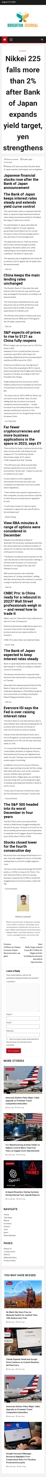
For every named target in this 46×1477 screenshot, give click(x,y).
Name (9, 1014)
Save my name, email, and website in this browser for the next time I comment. (22, 1042)
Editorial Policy (10, 1257)
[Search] (42, 39)
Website (9, 1031)
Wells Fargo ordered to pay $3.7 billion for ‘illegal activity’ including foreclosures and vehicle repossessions (33, 953)
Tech (6, 1229)
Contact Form (9, 1251)
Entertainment (10, 1235)
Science (7, 1226)
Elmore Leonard (12, 159)
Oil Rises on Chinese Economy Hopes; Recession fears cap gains (12, 950)
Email (9, 1022)
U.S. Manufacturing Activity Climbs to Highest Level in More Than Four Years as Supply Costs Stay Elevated (23, 1148)
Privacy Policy (10, 1260)
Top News (8, 1217)
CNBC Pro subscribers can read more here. (22, 640)
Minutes (7, 568)
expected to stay (23, 663)
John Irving (20, 1107)
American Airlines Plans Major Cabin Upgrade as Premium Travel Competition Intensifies (22, 1101)
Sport (6, 1232)
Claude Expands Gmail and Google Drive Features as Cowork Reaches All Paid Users (22, 1362)
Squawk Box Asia (17, 460)
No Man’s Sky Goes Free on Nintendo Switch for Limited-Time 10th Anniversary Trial (21, 1315)
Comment (11, 981)
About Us (8, 1248)
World (6, 1220)
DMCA (7, 1254)
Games (9, 1284)
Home (6, 1214)
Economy (22, 51)
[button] (23, 347)
